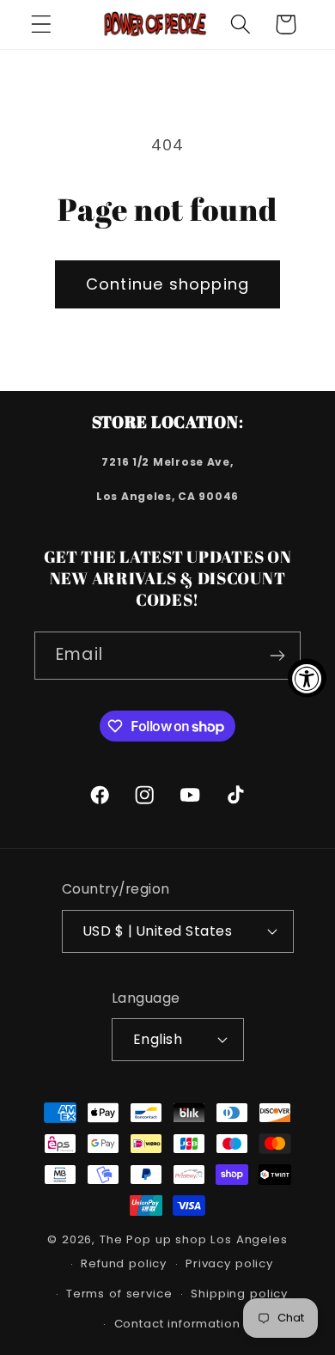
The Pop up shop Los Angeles (194, 1239)
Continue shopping (167, 284)
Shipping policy (239, 1293)
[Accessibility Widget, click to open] (307, 677)
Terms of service (119, 1293)
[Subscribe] (277, 656)
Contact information (177, 1323)
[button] (41, 24)
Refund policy (124, 1263)
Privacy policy (229, 1263)
